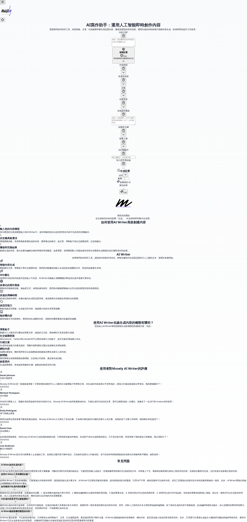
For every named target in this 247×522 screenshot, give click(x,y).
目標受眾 (123, 99)
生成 (125, 192)
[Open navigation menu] (2, 2)
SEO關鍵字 (123, 150)
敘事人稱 (123, 138)
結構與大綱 (123, 127)
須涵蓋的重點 (123, 110)
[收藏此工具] (2, 20)
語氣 (123, 87)
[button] (123, 116)
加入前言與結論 (123, 160)
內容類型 (123, 64)
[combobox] (123, 73)
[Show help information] (123, 36)
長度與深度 (123, 76)
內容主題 (123, 32)
